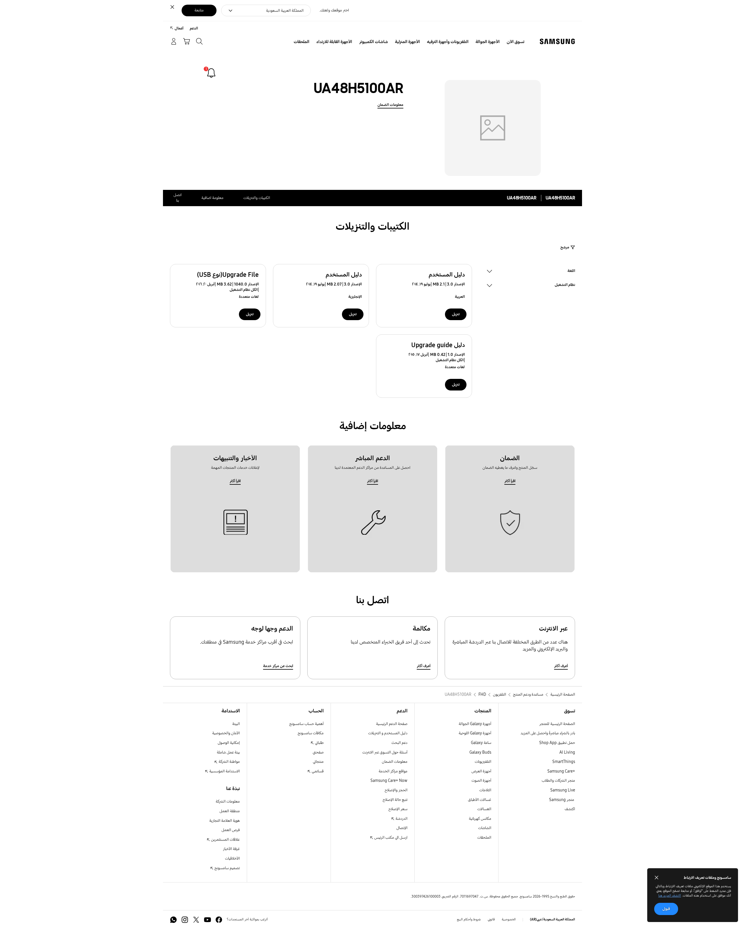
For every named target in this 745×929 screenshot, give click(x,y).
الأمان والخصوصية (226, 733)
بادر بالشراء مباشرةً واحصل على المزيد (548, 733)
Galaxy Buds (480, 752)
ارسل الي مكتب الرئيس (390, 837)
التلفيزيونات (483, 761)
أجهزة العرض (481, 771)
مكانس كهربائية (480, 818)
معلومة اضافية (212, 197)
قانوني (491, 919)
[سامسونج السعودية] (557, 41)
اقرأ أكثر (509, 481)
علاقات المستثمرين (225, 839)
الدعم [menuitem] (194, 28)
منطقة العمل (229, 811)
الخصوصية (509, 919)
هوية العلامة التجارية (224, 820)
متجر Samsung (562, 799)
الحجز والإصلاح (396, 790)
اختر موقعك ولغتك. (334, 10)
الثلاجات (485, 790)
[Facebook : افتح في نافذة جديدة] (218, 919)
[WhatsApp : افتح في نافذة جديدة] (173, 919)
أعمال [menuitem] (179, 28)
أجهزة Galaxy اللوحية (475, 733)
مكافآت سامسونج (311, 733)
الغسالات (484, 809)
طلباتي (319, 742)
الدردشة (401, 818)
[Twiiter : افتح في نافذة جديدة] (196, 919)
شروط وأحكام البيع (469, 919)
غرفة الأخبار (231, 848)
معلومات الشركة (228, 801)
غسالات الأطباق (479, 799)
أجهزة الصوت (481, 780)
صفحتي (318, 752)
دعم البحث (399, 742)
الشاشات (484, 827)
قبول (666, 908)
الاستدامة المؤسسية (224, 771)
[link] (211, 73)
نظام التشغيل (565, 285)
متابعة (199, 10)
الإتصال (401, 827)
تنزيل (456, 314)
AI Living (567, 752)
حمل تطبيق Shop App (557, 742)
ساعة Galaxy (481, 742)
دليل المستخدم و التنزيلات (387, 733)
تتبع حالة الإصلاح (395, 799)
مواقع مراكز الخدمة (393, 771)
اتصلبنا (177, 197)
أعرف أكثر (561, 666)
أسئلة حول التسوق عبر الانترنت (384, 752)
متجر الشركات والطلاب (558, 780)
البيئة (236, 723)
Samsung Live (562, 790)
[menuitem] (515, 42)
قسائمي (317, 771)
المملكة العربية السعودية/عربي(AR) (552, 919)
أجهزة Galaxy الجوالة (475, 723)
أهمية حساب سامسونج (306, 723)
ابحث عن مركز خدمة (278, 666)
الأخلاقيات (232, 858)
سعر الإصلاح (398, 809)
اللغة (571, 271)
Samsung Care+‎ (561, 771)
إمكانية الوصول (229, 742)
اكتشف (570, 809)
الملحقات (484, 837)
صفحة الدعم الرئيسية (391, 723)
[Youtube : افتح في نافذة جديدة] (207, 919)
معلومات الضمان (390, 104)
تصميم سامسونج (227, 868)
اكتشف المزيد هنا (669, 896)
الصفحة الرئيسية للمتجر (557, 723)
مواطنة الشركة (229, 761)
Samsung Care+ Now (388, 780)
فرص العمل (230, 830)
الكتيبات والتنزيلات (256, 197)
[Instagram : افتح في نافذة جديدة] (184, 919)
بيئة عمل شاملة (228, 752)
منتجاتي (318, 761)
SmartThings (563, 761)
